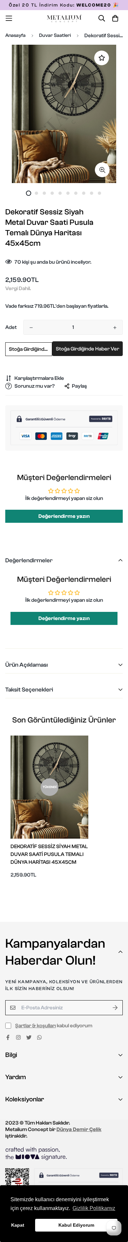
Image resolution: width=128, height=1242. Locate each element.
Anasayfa (15, 35)
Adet (11, 327)
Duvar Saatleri (55, 35)
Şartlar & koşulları (35, 1026)
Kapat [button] (17, 1225)
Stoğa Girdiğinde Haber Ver (30, 349)
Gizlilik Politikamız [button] (94, 1208)
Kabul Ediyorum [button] (76, 1225)
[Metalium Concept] (64, 18)
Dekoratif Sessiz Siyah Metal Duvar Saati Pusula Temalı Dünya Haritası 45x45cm (49, 854)
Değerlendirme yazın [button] (64, 516)
